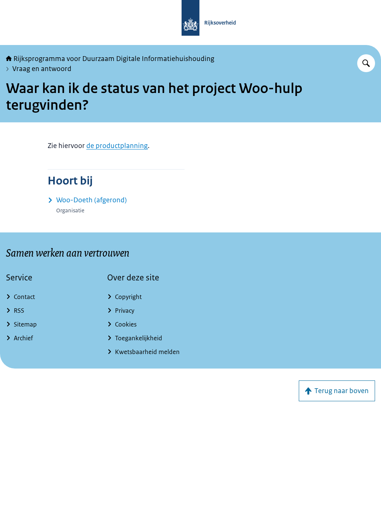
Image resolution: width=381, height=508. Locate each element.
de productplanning (117, 145)
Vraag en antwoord (41, 68)
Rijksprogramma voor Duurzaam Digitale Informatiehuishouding (113, 58)
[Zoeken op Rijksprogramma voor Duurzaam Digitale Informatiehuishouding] (366, 63)
